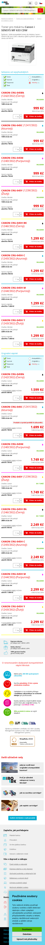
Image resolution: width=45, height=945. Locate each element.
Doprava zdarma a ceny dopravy (21, 869)
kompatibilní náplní (9, 391)
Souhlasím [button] (27, 929)
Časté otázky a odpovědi (18, 864)
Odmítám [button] (27, 934)
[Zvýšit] (21, 115)
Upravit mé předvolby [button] (27, 939)
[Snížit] (21, 118)
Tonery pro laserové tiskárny (25, 19)
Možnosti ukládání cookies (19, 887)
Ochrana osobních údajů (18, 883)
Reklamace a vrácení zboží (19, 878)
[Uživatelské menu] (36, 4)
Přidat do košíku (35, 116)
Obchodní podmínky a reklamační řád (23, 873)
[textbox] (20, 10)
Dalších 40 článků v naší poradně (22, 818)
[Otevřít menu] (30, 3)
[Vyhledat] (40, 10)
